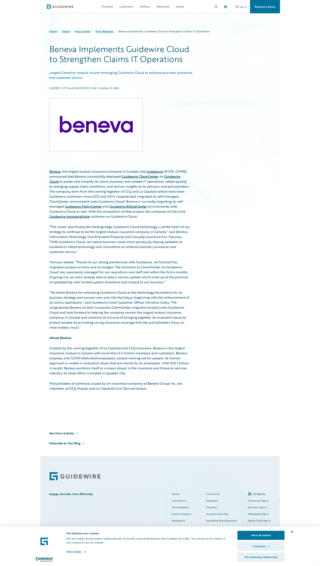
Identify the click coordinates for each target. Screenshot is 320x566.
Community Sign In (258, 500)
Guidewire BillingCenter (128, 206)
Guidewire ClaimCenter (140, 176)
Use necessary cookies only (261, 557)
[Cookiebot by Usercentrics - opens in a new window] (44, 559)
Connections (179, 500)
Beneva (55, 171)
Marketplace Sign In (258, 514)
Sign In (243, 6)
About (180, 6)
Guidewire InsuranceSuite (69, 216)
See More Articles (61, 433)
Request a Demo (265, 7)
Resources (163, 6)
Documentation (180, 507)
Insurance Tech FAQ (217, 514)
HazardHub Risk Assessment (221, 520)
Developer (212, 500)
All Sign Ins (259, 494)
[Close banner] (292, 531)
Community (212, 494)
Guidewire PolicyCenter (83, 206)
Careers (176, 494)
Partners (145, 6)
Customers (126, 6)
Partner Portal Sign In (259, 520)
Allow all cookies (261, 535)
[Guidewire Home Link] (75, 476)
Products (107, 6)
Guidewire (155, 171)
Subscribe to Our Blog (64, 443)
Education (212, 507)
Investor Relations (181, 514)
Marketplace (178, 520)
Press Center (82, 31)
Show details (74, 551)
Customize (259, 546)
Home (53, 31)
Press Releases (105, 31)
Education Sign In (257, 507)
